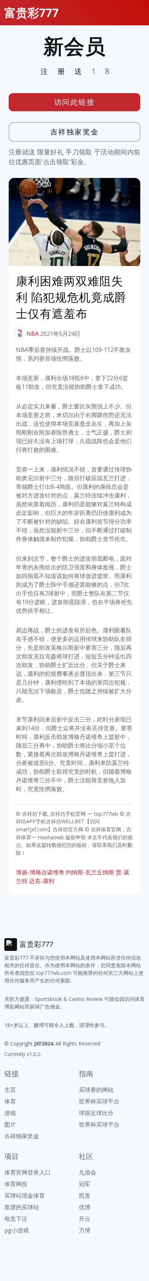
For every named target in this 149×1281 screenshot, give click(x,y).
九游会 (87, 1172)
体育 (10, 1101)
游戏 (10, 1113)
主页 (10, 1090)
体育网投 (15, 1184)
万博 (84, 1230)
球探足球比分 (96, 1113)
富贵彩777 (31, 12)
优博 (84, 1207)
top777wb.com (53, 972)
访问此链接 (74, 102)
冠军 (84, 1184)
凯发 (84, 1195)
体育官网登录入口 (27, 1172)
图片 (10, 1124)
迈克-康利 (41, 881)
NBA (32, 334)
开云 (84, 1219)
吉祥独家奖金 (74, 132)
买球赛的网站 (96, 1090)
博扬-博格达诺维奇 (40, 872)
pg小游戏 (16, 1230)
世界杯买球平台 (99, 1101)
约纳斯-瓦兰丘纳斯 (90, 872)
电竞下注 (15, 1219)
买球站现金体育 (24, 1195)
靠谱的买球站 (21, 1207)
